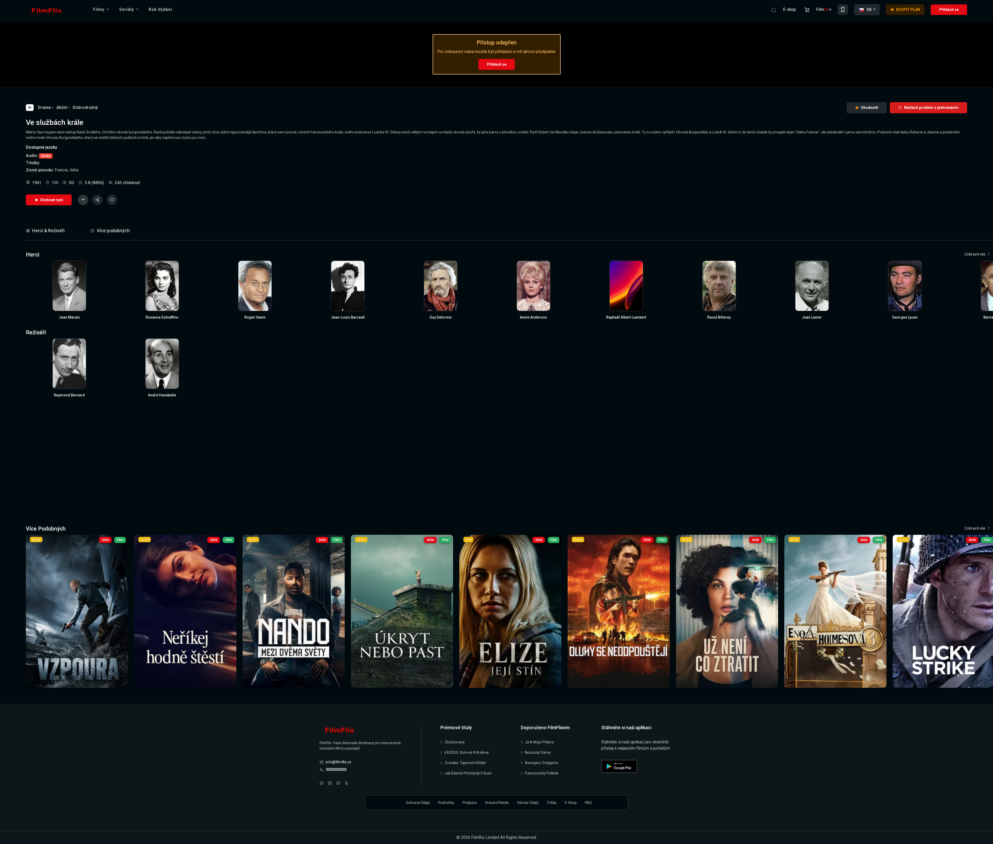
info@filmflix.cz (338, 762)
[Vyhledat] (773, 9)
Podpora (470, 803)
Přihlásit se (949, 9)
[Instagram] (330, 783)
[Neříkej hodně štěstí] (185, 611)
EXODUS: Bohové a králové (467, 752)
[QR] (843, 9)
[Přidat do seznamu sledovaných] (83, 200)
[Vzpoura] (77, 611)
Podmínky (446, 803)
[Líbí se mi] (112, 200)
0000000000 (336, 769)
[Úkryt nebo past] (402, 611)
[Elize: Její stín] (510, 611)
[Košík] (807, 9)
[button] (101, 9)
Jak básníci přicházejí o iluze (468, 773)
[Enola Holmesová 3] (835, 611)
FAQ (588, 803)
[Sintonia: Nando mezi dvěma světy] (294, 611)
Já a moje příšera (539, 742)
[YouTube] (338, 783)
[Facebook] (322, 783)
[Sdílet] (97, 200)
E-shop (789, 9)
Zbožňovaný (455, 742)
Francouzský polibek (541, 773)
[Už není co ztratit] (727, 611)
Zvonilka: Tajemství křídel (465, 763)
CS (869, 9)
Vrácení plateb (497, 803)
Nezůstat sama (538, 752)
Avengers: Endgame (541, 763)
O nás (551, 803)
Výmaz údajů (528, 803)
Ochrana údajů (418, 803)
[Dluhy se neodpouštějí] (619, 611)
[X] (346, 783)
